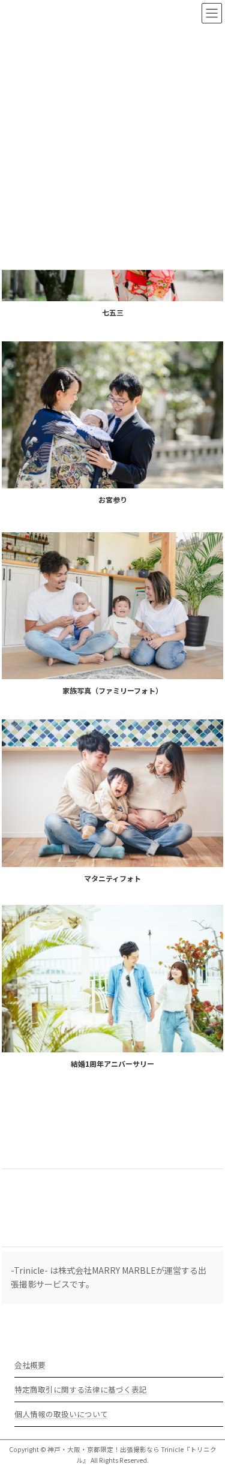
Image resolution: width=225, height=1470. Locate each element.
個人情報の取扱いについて (61, 1414)
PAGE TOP (207, 1414)
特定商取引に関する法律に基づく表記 (80, 1389)
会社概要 (30, 1364)
